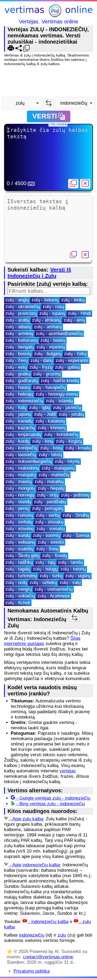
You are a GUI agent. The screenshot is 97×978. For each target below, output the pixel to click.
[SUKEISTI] (48, 103)
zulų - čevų (16, 360)
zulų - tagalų (17, 569)
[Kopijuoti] (73, 183)
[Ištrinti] (85, 183)
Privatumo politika (31, 971)
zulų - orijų (47, 495)
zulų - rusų (53, 306)
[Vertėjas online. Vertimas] (48, 11)
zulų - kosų (51, 448)
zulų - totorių (73, 569)
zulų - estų (16, 367)
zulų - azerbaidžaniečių (59, 333)
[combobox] (22, 103)
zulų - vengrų (18, 589)
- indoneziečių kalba (47, 921)
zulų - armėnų (19, 333)
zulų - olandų (18, 501)
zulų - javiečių (67, 407)
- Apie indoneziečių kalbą (34, 864)
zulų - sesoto (51, 542)
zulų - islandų (59, 400)
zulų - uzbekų (43, 582)
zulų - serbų (48, 515)
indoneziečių (31, 935)
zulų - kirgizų (69, 441)
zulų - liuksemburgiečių (28, 461)
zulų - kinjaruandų (23, 434)
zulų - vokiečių (20, 596)
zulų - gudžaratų (21, 380)
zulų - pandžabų (50, 501)
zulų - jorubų (71, 414)
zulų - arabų (17, 320)
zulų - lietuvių (45, 299)
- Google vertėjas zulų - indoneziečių (52, 798)
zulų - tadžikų (19, 562)
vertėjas (68, 770)
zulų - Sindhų (76, 515)
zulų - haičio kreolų (60, 380)
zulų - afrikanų (46, 320)
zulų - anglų (17, 299)
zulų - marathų (49, 481)
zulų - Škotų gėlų (22, 555)
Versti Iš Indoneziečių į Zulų (39, 273)
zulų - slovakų (49, 522)
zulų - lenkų (73, 299)
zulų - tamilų (70, 562)
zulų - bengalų (19, 347)
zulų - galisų (67, 367)
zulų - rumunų (19, 515)
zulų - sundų (17, 535)
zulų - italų (15, 407)
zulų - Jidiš (45, 414)
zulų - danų (41, 360)
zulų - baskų (52, 340)
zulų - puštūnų (75, 495)
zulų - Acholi (17, 602)
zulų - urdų (16, 582)
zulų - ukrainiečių (22, 306)
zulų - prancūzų (21, 313)
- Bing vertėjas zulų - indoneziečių (50, 803)
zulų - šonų (47, 548)
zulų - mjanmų (50, 347)
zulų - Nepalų (51, 488)
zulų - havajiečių (49, 387)
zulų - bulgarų (47, 353)
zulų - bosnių (18, 353)
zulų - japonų (18, 414)
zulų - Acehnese (53, 596)
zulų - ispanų (52, 313)
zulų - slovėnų (19, 528)
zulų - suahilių (19, 548)
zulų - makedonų (22, 468)
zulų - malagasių (58, 468)
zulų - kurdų (17, 441)
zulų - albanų (18, 326)
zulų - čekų (75, 353)
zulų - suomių (46, 535)
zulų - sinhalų (18, 522)
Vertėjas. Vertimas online (48, 21)
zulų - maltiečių (54, 474)
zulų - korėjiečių (21, 448)
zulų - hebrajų (19, 394)
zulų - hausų (17, 387)
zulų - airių (74, 320)
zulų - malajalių (20, 474)
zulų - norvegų (19, 495)
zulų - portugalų (47, 508)
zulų (62, 935)
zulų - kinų (42, 441)
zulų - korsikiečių (61, 434)
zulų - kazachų (20, 427)
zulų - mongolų (20, 488)
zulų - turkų (51, 575)
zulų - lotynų (67, 461)
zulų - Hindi (79, 313)
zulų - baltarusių (21, 340)
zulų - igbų (39, 407)
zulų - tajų (45, 562)
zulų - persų (17, 508)
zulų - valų (70, 582)
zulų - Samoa (76, 535)
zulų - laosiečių (20, 454)
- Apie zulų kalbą (25, 818)
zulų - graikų (17, 374)
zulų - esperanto (72, 360)
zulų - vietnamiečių (53, 589)
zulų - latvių (50, 454)
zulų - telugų (45, 569)
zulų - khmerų (51, 427)
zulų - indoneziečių (24, 400)
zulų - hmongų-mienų (57, 394)
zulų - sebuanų (20, 542)
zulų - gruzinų (47, 374)
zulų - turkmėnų (21, 575)
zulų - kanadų (19, 421)
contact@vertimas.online (48, 956)
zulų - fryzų (40, 367)
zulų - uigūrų (77, 575)
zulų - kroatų (78, 448)
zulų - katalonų (50, 421)
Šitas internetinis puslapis (42, 641)
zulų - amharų (48, 326)
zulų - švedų (54, 555)
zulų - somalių (50, 528)
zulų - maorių (18, 481)
